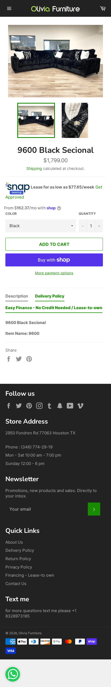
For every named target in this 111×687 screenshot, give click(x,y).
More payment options (54, 273)
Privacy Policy (18, 567)
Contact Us (15, 583)
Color (11, 214)
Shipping (34, 168)
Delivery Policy (19, 550)
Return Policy (18, 558)
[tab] (16, 297)
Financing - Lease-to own (29, 575)
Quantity (87, 214)
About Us (14, 542)
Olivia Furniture (30, 633)
